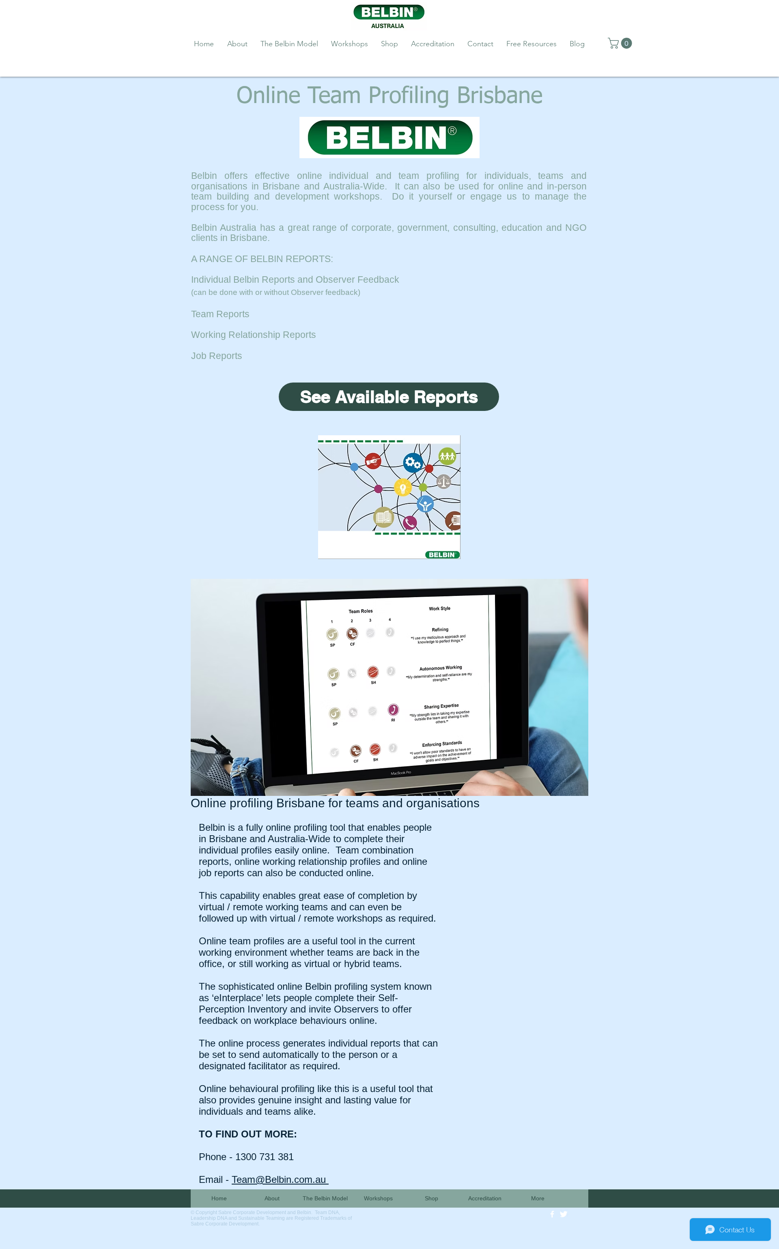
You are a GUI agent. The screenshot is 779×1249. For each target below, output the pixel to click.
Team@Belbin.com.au (280, 1179)
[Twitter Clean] (563, 1214)
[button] (621, 43)
